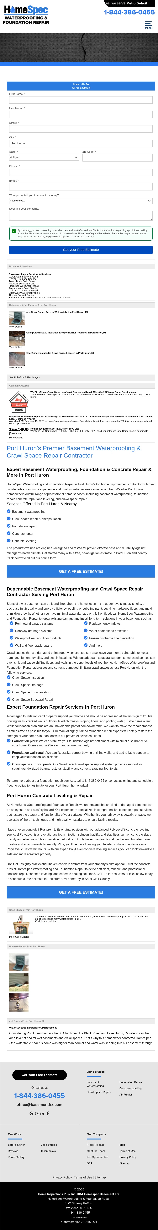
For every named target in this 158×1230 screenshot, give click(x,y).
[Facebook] (47, 1113)
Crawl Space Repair (99, 1092)
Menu (148, 28)
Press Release (95, 1144)
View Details (15, 326)
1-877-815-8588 (79, 1217)
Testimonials (48, 1150)
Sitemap (124, 1163)
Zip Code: (89, 151)
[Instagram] (36, 1113)
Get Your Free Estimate (40, 1075)
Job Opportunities (97, 1157)
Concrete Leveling (130, 1088)
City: (12, 137)
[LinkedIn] (42, 1113)
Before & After (16, 1144)
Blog (122, 1144)
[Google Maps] (31, 1113)
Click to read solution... (47, 921)
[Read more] (23, 423)
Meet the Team (96, 1150)
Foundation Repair (130, 1082)
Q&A (89, 1163)
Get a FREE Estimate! (81, 571)
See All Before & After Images (24, 377)
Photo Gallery (16, 1157)
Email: (13, 180)
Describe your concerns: (24, 208)
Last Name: (17, 108)
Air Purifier (125, 1094)
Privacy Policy (127, 1157)
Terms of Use (77, 236)
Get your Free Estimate (81, 250)
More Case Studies (19, 937)
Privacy (90, 236)
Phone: (14, 166)
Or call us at (39, 1087)
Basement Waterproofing (95, 1083)
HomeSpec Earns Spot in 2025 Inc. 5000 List (54, 428)
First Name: (17, 93)
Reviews (13, 1150)
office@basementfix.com (39, 1104)
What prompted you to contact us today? (34, 195)
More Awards (16, 437)
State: (13, 151)
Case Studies (49, 1144)
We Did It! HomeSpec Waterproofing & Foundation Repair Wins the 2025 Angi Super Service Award (84, 392)
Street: (14, 122)
